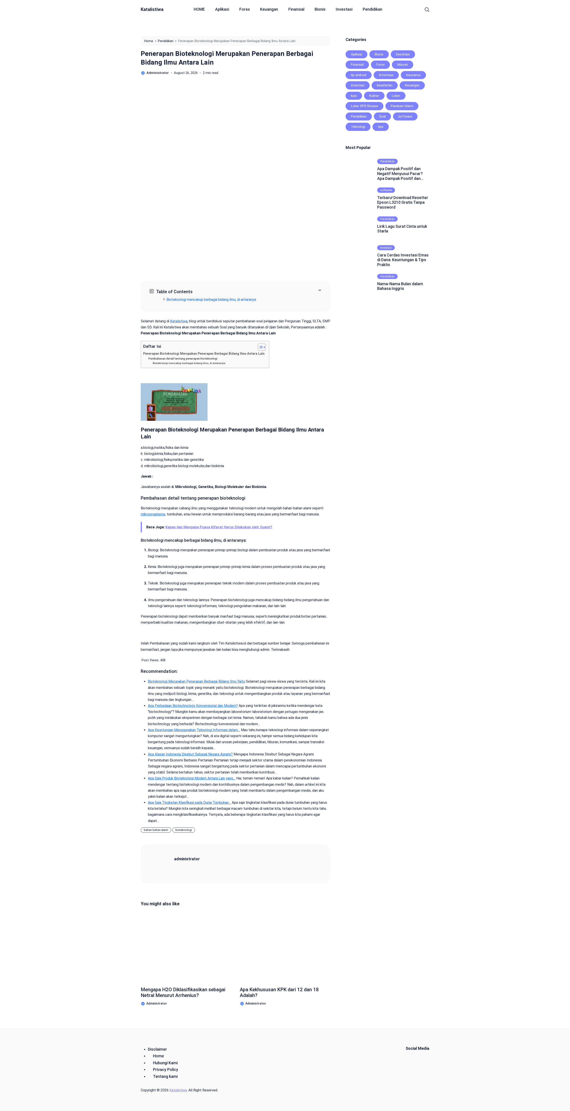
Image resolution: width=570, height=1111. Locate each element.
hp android (358, 75)
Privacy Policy (165, 1069)
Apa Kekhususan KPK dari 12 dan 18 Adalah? (279, 992)
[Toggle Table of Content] (259, 347)
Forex (244, 9)
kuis (354, 96)
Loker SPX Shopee (364, 106)
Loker (396, 96)
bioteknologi (183, 830)
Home (158, 1056)
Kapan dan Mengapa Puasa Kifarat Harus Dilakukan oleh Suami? (218, 527)
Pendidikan (372, 9)
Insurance (413, 75)
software (405, 116)
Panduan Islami (402, 106)
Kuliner (374, 96)
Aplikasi (222, 9)
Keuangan (269, 9)
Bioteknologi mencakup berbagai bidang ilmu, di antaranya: (211, 299)
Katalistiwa (152, 9)
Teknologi (358, 127)
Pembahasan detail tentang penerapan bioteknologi (182, 358)
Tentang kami (165, 1076)
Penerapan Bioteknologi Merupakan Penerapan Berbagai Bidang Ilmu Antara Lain (204, 354)
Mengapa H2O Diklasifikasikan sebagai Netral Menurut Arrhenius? (183, 992)
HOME (199, 9)
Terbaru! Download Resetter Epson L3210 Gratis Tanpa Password (402, 202)
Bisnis (320, 9)
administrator (187, 859)
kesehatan (384, 85)
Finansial (296, 9)
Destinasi (403, 54)
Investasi (344, 9)
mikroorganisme (153, 514)
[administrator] (163, 864)
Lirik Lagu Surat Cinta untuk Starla (402, 229)
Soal (382, 116)
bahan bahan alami (156, 830)
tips (380, 127)
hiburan (402, 65)
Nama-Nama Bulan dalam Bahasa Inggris (400, 286)
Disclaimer (157, 1049)
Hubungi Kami (165, 1062)
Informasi (386, 75)
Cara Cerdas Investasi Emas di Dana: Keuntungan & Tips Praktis (403, 260)
